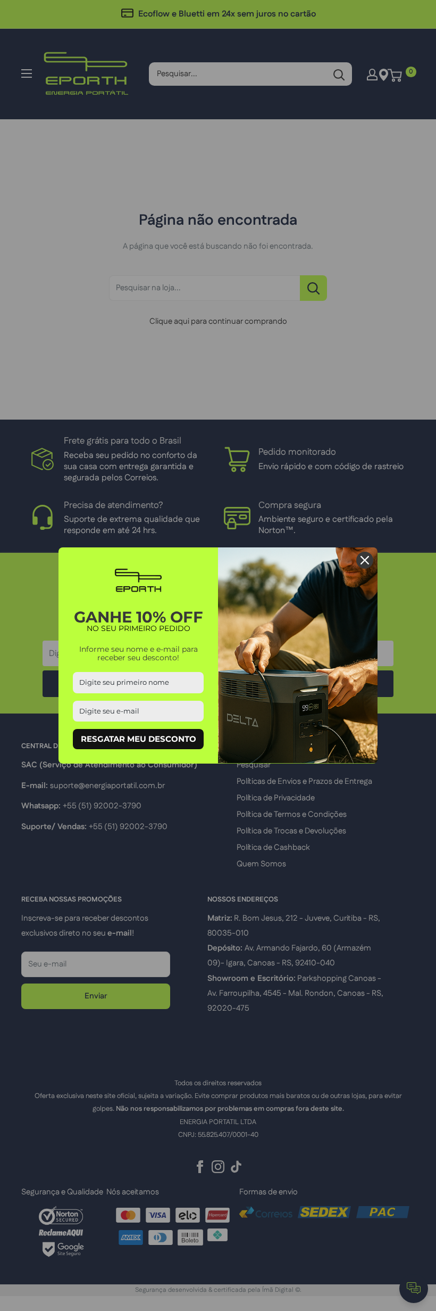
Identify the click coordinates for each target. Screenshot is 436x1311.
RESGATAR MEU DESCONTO (138, 739)
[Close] (365, 560)
